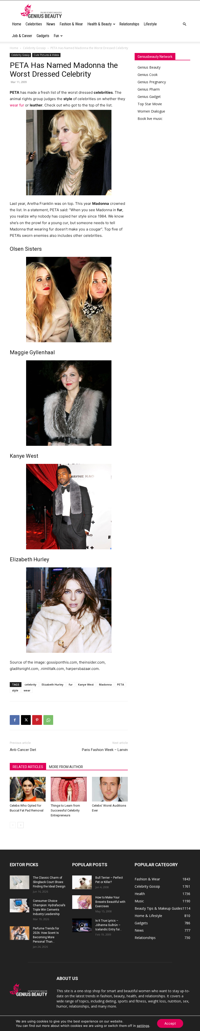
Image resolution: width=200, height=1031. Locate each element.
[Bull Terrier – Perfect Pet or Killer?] (82, 882)
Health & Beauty (99, 24)
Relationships (129, 24)
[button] (184, 24)
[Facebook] (15, 720)
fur (71, 684)
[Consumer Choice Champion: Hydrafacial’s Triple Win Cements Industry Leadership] (19, 905)
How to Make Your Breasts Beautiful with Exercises (110, 902)
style (15, 690)
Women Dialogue (151, 111)
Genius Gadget (149, 96)
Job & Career (22, 35)
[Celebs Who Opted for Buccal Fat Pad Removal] (28, 789)
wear (27, 690)
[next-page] (21, 825)
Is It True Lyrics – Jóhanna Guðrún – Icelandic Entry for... (108, 925)
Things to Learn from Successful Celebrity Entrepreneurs (65, 810)
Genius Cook (148, 74)
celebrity (30, 684)
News (50, 24)
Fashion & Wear (71, 24)
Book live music (150, 118)
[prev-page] (13, 825)
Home (16, 24)
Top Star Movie (150, 104)
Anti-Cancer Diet (23, 750)
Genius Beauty (149, 67)
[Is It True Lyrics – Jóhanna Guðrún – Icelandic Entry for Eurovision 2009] (82, 925)
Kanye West (86, 684)
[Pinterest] (37, 720)
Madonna (105, 684)
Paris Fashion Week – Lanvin (105, 750)
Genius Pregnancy (152, 82)
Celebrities (34, 24)
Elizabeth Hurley (52, 684)
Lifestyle (150, 24)
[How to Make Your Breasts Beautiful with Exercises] (82, 902)
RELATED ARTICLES (28, 767)
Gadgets (43, 35)
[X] (26, 720)
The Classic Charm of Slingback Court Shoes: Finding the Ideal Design (49, 882)
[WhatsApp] (48, 720)
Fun (56, 35)
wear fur (17, 105)
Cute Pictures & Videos (46, 55)
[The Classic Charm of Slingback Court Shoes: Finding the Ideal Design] (19, 882)
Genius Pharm (149, 89)
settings (143, 1026)
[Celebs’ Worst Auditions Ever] (110, 789)
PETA (120, 684)
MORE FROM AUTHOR (66, 767)
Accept (170, 1023)
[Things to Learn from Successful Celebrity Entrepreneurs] (69, 789)
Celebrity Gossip (34, 48)
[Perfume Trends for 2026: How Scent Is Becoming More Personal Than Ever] (19, 933)
